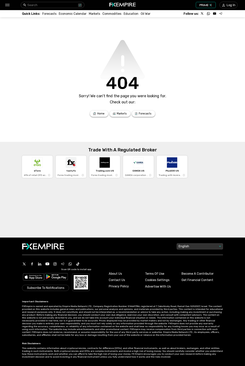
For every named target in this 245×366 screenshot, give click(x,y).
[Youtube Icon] (47, 264)
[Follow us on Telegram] (220, 13)
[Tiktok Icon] (78, 264)
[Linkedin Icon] (39, 264)
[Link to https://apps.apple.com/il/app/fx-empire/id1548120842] (33, 277)
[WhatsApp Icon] (70, 264)
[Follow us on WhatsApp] (208, 13)
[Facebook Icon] (32, 264)
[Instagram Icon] (55, 264)
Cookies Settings (157, 280)
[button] (7, 5)
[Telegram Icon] (62, 264)
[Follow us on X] (202, 13)
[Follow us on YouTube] (214, 13)
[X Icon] (24, 264)
